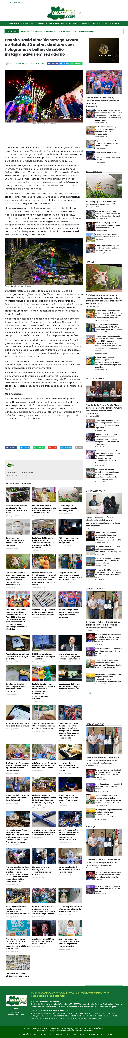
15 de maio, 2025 (100, 580)
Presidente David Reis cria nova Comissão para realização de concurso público (107, 560)
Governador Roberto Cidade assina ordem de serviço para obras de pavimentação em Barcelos (103, 625)
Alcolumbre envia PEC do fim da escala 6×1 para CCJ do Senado (43, 941)
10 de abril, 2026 (100, 447)
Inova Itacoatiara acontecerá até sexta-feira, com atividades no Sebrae (108, 651)
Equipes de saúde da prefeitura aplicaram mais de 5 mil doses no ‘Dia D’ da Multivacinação (44, 509)
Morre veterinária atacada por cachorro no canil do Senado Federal (18, 797)
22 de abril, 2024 (100, 684)
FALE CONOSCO (15, 2)
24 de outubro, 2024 (101, 656)
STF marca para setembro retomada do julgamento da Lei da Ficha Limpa (70, 909)
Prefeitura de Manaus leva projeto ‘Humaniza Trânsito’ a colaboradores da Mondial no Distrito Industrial (44, 543)
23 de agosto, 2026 (101, 370)
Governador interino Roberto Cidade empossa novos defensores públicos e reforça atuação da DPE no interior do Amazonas (107, 439)
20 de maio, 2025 (100, 566)
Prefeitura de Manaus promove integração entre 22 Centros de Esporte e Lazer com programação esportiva (44, 800)
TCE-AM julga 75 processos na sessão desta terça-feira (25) (68, 508)
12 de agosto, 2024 (101, 670)
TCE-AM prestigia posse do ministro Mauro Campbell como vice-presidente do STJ (107, 225)
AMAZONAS (13, 23)
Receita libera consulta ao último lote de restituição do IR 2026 (17, 656)
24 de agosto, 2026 (92, 106)
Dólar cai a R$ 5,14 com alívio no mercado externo (17, 974)
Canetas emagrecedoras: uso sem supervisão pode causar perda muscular (43, 832)
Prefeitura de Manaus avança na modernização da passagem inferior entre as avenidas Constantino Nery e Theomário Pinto (17, 578)
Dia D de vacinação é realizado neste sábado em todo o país (69, 869)
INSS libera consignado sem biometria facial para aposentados (44, 656)
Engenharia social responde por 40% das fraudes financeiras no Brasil (68, 799)
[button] (53, 63)
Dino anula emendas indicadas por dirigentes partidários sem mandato (70, 656)
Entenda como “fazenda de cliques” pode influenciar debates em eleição (17, 509)
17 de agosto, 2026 (101, 239)
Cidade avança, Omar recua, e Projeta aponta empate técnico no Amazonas (68, 613)
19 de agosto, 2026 (92, 416)
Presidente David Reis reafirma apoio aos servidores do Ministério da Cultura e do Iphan (108, 549)
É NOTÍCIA (95, 23)
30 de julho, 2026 (100, 430)
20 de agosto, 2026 (101, 230)
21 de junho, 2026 (100, 644)
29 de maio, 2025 (100, 554)
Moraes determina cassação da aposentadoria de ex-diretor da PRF (42, 871)
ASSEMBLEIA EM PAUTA (56, 23)
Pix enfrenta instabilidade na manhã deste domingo (17, 724)
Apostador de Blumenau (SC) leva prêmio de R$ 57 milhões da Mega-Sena (43, 725)
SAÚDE (105, 23)
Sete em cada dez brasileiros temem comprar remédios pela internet (69, 766)
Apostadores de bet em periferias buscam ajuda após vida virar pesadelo (69, 686)
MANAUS (85, 23)
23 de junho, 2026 (92, 630)
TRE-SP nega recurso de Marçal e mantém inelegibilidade (68, 540)
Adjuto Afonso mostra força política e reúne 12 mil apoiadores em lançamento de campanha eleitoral (69, 835)
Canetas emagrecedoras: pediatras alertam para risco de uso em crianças (43, 612)
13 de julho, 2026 (91, 528)
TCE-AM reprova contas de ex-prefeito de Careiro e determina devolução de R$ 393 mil (107, 248)
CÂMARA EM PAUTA (72, 23)
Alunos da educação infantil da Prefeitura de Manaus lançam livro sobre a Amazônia (68, 942)
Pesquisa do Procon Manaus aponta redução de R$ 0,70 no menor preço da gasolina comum (70, 576)
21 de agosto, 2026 (101, 218)
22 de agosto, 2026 (101, 123)
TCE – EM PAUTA (41, 23)
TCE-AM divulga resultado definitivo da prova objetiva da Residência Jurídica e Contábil (107, 213)
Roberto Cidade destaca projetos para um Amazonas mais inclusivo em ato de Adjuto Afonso (43, 910)
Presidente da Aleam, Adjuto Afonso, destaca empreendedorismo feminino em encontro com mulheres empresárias (104, 409)
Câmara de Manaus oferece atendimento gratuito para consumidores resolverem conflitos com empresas (103, 521)
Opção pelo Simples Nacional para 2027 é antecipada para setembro (15, 687)
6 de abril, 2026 (100, 482)
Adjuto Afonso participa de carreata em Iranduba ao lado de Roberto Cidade (44, 765)
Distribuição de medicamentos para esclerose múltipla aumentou (15, 541)
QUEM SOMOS (114, 23)
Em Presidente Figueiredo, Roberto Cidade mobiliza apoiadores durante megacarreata (17, 766)
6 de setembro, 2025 (101, 542)
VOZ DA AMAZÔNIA (27, 23)
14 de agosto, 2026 (101, 253)
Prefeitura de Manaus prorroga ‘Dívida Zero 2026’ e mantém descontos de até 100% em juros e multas (18, 944)
